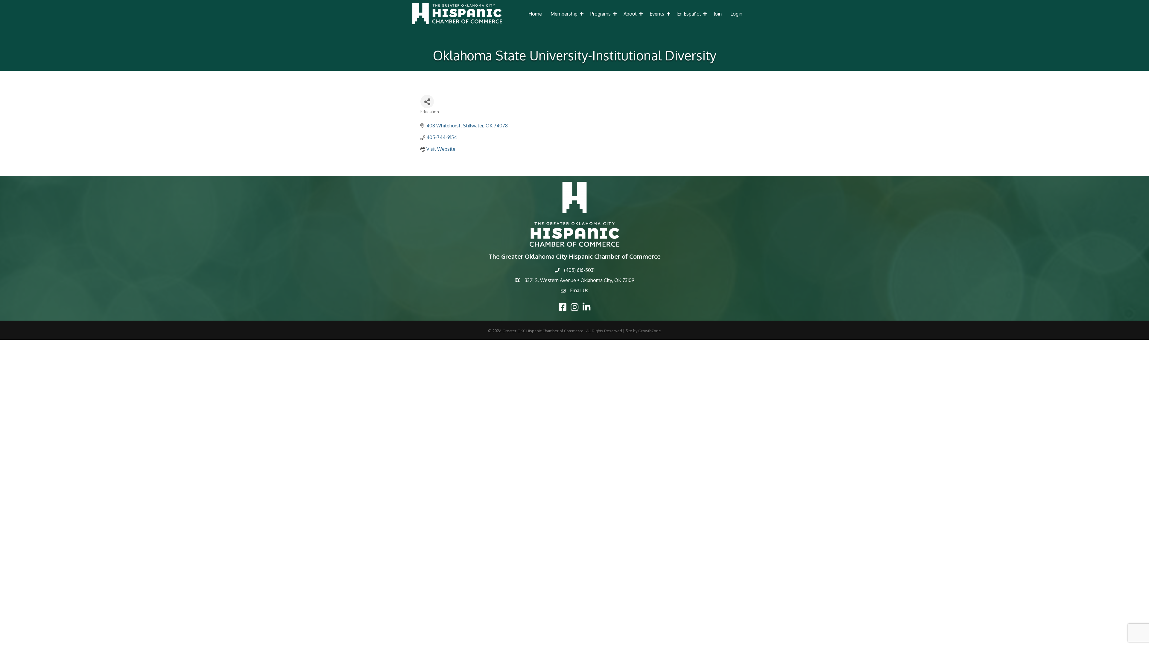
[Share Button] (427, 101)
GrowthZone (649, 330)
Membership (564, 14)
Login (736, 14)
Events (657, 14)
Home (535, 14)
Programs (600, 14)
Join (718, 14)
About (630, 14)
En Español (689, 14)
